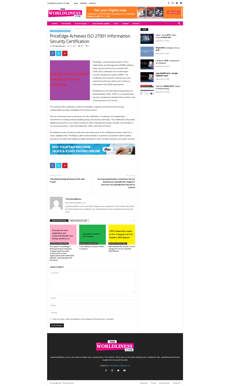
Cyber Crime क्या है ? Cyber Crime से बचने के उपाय (166, 36)
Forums (83, 3)
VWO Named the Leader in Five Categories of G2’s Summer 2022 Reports (121, 248)
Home (54, 23)
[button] (179, 23)
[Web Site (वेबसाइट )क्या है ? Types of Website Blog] (147, 90)
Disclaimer (144, 383)
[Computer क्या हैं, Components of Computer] (147, 64)
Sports (136, 23)
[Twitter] (176, 3)
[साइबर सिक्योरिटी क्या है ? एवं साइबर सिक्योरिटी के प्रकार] (147, 77)
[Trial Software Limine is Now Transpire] (92, 235)
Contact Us (176, 383)
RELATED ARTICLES (59, 221)
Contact (92, 3)
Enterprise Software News (64, 28)
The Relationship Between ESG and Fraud (67, 180)
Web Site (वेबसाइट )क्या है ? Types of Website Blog (168, 87)
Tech (116, 23)
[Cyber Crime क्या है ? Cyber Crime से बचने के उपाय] (147, 39)
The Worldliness (58, 46)
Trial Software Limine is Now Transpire (91, 247)
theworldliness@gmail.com (119, 366)
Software (66, 23)
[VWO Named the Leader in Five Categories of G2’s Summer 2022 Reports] (121, 235)
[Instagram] (172, 3)
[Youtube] (181, 3)
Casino (125, 23)
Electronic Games (101, 23)
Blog (76, 3)
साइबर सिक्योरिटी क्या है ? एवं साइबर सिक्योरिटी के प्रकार (167, 74)
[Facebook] (168, 3)
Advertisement (164, 383)
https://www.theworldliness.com (75, 203)
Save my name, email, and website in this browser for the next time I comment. (83, 319)
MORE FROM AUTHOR (78, 221)
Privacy (153, 383)
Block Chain (80, 23)
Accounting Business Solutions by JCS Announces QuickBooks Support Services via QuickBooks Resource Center (116, 183)
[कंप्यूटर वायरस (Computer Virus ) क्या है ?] (147, 52)
